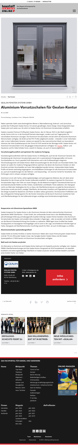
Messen (37, 1)
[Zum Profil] (34, 276)
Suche (30, 1)
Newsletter (47, 1)
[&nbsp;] (39, 55)
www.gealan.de (31, 272)
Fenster (59, 146)
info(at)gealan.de (33, 270)
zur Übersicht (7, 301)
